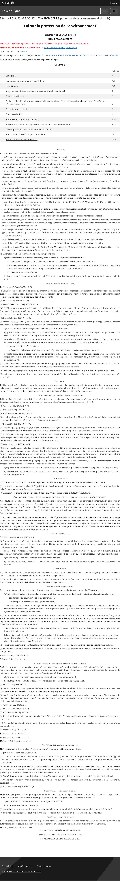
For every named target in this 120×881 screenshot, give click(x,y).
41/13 (88, 55)
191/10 (82, 55)
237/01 (54, 55)
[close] (114, 11)
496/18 (108, 55)
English (113, 3)
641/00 (41, 55)
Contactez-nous (44, 866)
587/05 (75, 55)
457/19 (24, 51)
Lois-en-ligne (11, 11)
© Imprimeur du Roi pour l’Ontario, (21, 871)
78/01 (47, 55)
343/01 (61, 55)
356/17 (101, 55)
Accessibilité (7, 866)
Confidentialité (24, 866)
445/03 (68, 55)
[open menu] (104, 11)
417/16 (94, 55)
